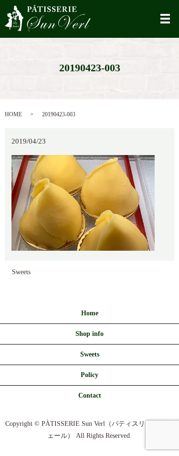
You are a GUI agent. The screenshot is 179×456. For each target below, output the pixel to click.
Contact (89, 395)
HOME (13, 114)
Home (89, 313)
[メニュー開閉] (165, 18)
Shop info (89, 333)
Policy (89, 374)
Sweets (21, 272)
